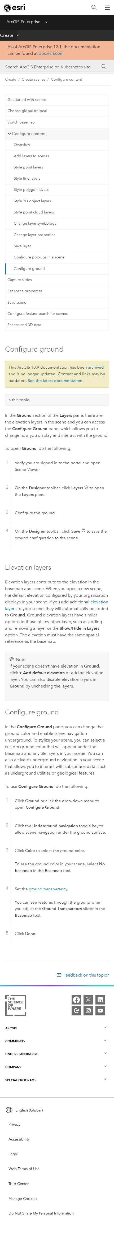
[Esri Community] (76, 1010)
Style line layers (27, 178)
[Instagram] (88, 1010)
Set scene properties (24, 291)
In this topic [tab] (18, 399)
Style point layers (28, 167)
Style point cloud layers (34, 212)
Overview (22, 144)
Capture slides (19, 280)
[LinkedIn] (100, 1000)
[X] (88, 1000)
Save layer (22, 246)
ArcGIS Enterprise (23, 21)
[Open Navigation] (107, 7)
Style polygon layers (31, 189)
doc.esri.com (51, 53)
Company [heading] (13, 1067)
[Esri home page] (15, 7)
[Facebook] (76, 1000)
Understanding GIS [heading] (21, 1054)
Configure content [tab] (29, 133)
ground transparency (48, 889)
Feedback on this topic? (86, 975)
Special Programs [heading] (20, 1080)
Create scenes (33, 79)
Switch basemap (21, 122)
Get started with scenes (26, 99)
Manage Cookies (22, 1198)
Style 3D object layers (32, 201)
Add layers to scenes (31, 156)
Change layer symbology (35, 223)
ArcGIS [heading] (11, 1028)
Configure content (66, 79)
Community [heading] (15, 1041)
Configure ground (29, 268)
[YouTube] (100, 1010)
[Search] (94, 7)
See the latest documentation (55, 380)
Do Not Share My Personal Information (41, 1213)
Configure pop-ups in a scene (39, 257)
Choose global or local (27, 111)
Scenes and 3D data (24, 325)
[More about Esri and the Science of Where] (15, 1006)
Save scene (16, 302)
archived (96, 367)
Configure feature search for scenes (37, 313)
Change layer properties (34, 235)
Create (6, 35)
